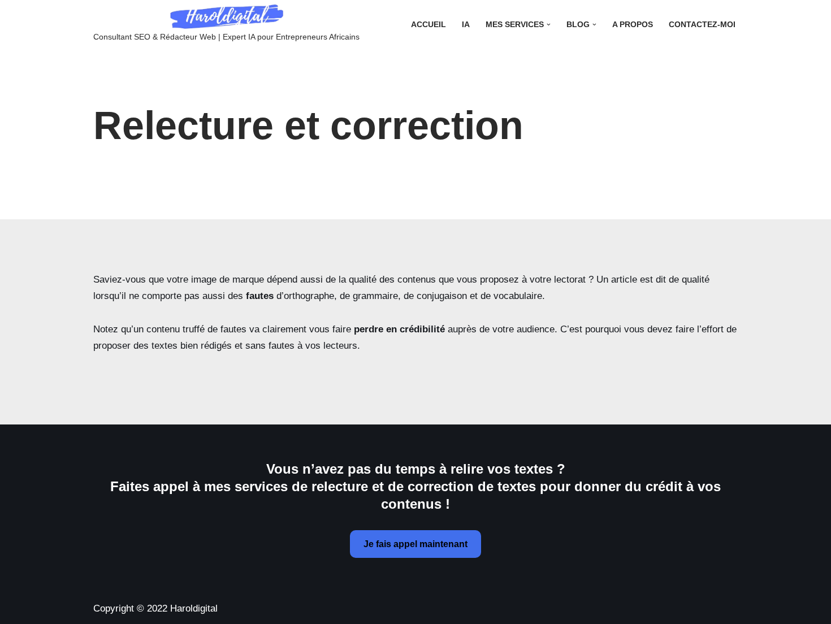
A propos (632, 24)
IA (466, 24)
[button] (549, 25)
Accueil (428, 24)
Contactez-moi (702, 24)
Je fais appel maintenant (415, 544)
